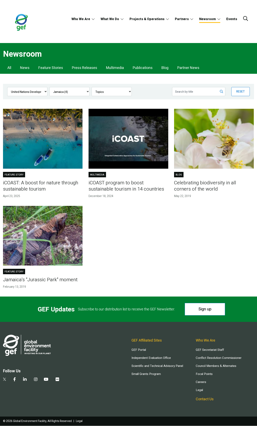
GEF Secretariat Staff (210, 350)
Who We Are (80, 19)
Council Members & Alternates (216, 366)
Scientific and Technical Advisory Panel (157, 366)
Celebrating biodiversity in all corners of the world (205, 186)
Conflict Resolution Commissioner (219, 358)
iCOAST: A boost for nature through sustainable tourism (40, 186)
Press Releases (84, 68)
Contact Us (205, 399)
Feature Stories (50, 68)
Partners (182, 19)
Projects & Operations (147, 19)
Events (231, 19)
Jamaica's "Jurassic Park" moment (40, 279)
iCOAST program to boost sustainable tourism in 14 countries (126, 186)
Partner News (188, 68)
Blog (164, 68)
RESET (240, 91)
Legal (199, 390)
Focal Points (204, 374)
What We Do (110, 19)
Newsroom (207, 19)
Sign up (204, 309)
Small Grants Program (146, 374)
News (25, 68)
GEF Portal (139, 350)
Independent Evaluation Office (151, 358)
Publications (143, 68)
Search (245, 18)
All (9, 68)
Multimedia (115, 68)
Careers (201, 382)
